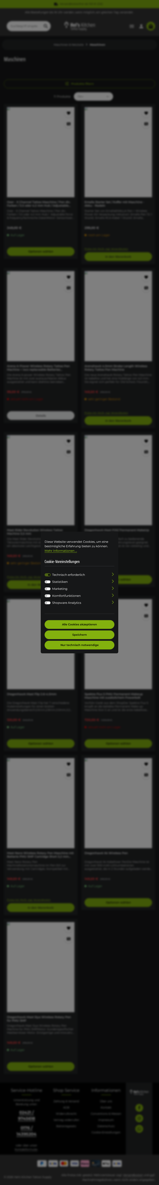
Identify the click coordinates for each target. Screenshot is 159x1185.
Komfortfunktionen (66, 596)
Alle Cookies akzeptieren (79, 624)
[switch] (48, 581)
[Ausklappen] (113, 574)
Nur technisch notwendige (79, 645)
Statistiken (60, 582)
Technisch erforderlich (68, 575)
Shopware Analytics (66, 603)
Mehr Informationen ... (61, 550)
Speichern (79, 634)
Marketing (59, 589)
